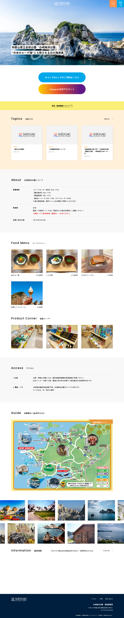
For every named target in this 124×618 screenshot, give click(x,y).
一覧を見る (106, 119)
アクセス (113, 5)
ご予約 (120, 5)
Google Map (106, 550)
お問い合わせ (109, 599)
